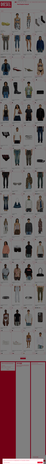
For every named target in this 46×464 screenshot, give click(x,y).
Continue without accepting (6, 462)
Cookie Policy (27, 460)
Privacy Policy (23, 460)
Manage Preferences (17, 460)
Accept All (40, 462)
